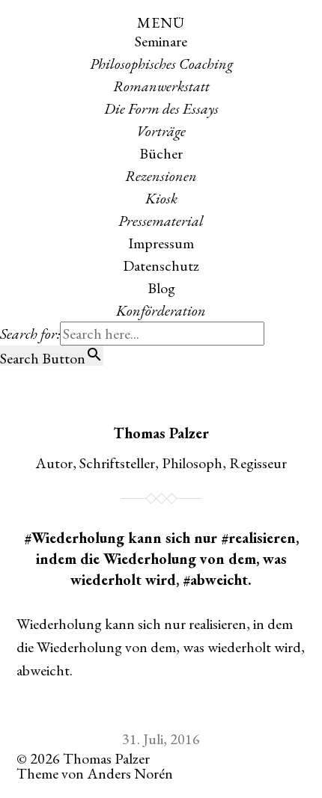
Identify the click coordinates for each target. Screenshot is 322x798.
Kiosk (161, 198)
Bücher (161, 153)
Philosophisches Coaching (161, 63)
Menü (161, 22)
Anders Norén (130, 773)
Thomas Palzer (161, 433)
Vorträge (161, 131)
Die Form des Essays (161, 108)
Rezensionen (161, 175)
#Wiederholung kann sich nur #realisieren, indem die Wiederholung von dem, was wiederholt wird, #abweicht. (161, 558)
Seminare (161, 41)
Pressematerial (161, 220)
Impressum (161, 243)
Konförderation (161, 310)
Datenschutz (161, 265)
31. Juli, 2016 (161, 739)
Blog (161, 288)
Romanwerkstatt (161, 86)
